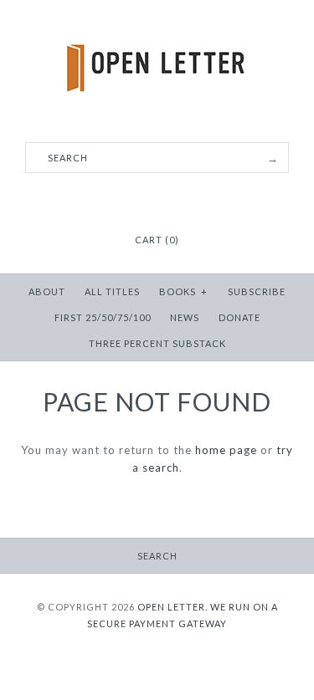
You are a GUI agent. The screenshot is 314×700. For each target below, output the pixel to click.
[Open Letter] (157, 25)
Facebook (136, 199)
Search (157, 555)
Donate (239, 317)
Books (183, 291)
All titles (112, 291)
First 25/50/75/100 (102, 317)
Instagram (157, 199)
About (46, 291)
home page (226, 450)
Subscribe (257, 291)
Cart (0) (157, 239)
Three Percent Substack (157, 343)
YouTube (178, 199)
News (184, 317)
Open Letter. (172, 606)
